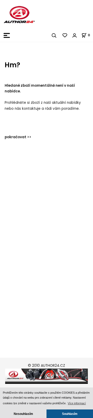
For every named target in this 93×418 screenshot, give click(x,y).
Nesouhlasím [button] (23, 413)
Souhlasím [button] (70, 413)
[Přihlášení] (74, 35)
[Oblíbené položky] (65, 35)
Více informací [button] (77, 403)
